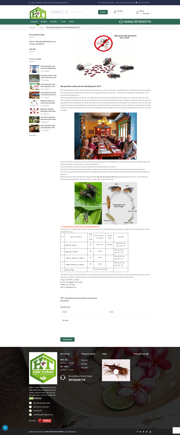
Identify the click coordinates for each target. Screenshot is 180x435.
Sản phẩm (53, 21)
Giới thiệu (44, 21)
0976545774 (39, 2)
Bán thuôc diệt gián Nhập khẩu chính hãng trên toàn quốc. (48, 110)
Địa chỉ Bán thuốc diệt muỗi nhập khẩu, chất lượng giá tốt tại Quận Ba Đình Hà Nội (49, 85)
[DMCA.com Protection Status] (35, 398)
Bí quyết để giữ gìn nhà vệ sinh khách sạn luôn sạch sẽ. (48, 94)
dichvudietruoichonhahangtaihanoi (76, 298)
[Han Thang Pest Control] (43, 368)
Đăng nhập (146, 13)
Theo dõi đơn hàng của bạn (127, 2)
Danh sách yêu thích (143, 2)
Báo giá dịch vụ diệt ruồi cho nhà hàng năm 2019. (80, 86)
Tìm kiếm (103, 12)
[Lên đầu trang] (175, 422)
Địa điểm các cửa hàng (107, 2)
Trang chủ (34, 21)
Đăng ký (141, 11)
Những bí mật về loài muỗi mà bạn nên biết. (48, 102)
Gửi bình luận (67, 339)
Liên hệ (71, 21)
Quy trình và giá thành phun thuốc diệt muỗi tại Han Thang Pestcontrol (49, 118)
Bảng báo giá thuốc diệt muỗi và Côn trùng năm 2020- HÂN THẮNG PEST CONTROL (49, 77)
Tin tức (63, 21)
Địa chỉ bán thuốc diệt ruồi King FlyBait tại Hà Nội (48, 67)
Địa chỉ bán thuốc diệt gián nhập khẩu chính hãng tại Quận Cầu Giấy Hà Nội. (48, 127)
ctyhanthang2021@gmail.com (60, 2)
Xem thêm (32, 135)
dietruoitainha (92, 298)
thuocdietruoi (64, 300)
